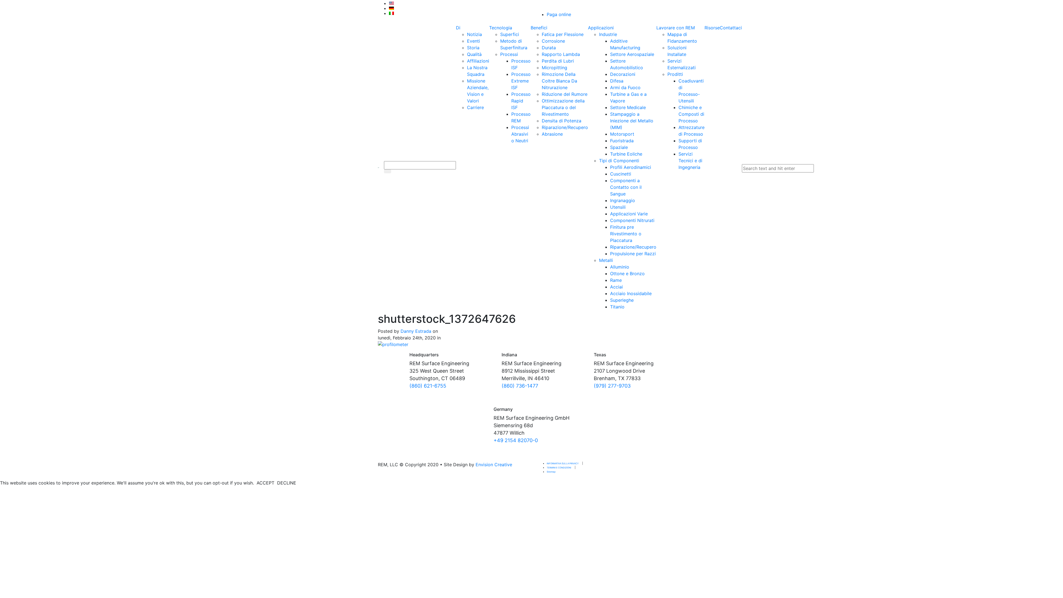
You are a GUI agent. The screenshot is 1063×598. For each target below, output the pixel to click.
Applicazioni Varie (629, 213)
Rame (616, 280)
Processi (509, 54)
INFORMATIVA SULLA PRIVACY (563, 463)
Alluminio (619, 267)
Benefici (539, 27)
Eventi (473, 41)
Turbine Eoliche (626, 154)
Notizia (474, 34)
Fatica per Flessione (563, 34)
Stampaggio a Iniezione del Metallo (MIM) (631, 120)
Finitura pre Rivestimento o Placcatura (625, 233)
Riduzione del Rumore (564, 94)
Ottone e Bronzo (627, 273)
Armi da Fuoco (625, 87)
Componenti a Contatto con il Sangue (626, 187)
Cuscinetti (620, 174)
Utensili (618, 207)
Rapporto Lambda (561, 54)
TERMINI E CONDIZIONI (559, 467)
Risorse (712, 27)
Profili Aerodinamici (630, 167)
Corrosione (553, 41)
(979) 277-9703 (612, 386)
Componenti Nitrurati (632, 220)
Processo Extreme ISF (521, 80)
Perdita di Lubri (558, 61)
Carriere (475, 107)
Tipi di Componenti (619, 160)
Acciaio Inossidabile (631, 293)
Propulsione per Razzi (633, 253)
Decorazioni (622, 74)
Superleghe (622, 300)
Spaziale (619, 147)
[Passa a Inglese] (458, 3)
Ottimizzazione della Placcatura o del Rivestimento (563, 107)
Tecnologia (500, 27)
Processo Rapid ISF (521, 100)
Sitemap (551, 471)
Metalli (606, 260)
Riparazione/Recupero (565, 127)
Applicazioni (601, 27)
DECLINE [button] (286, 483)
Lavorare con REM (675, 27)
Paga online (559, 14)
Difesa (616, 81)
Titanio (617, 307)
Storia (473, 47)
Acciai (616, 287)
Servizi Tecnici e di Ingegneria (690, 160)
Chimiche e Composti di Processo (691, 114)
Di (458, 27)
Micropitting (554, 67)
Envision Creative (494, 464)
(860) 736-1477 (520, 386)
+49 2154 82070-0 (516, 440)
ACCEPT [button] (265, 483)
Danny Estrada (416, 331)
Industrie (608, 34)
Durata (549, 47)
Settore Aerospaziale (632, 54)
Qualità (474, 54)
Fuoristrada (622, 140)
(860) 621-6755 (427, 386)
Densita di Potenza (561, 120)
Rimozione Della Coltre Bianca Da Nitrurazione (559, 80)
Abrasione (552, 134)
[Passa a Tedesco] (458, 8)
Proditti (675, 74)
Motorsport (622, 134)
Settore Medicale (628, 107)
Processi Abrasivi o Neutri (520, 134)
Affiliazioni (478, 61)
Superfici (509, 34)
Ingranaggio (622, 200)
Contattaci (731, 27)
